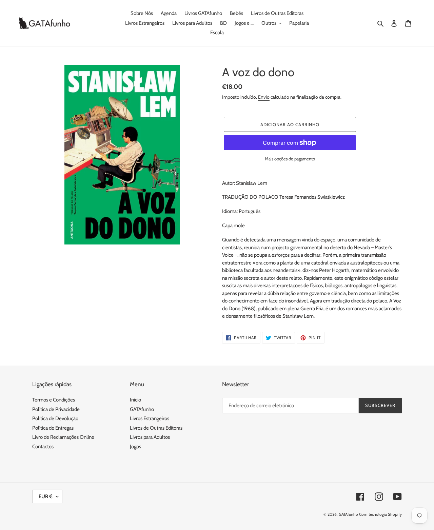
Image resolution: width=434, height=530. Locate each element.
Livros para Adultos (150, 437)
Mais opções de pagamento (290, 158)
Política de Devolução (55, 418)
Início (135, 400)
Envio (264, 97)
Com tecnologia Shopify (380, 514)
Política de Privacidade (56, 409)
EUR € (46, 496)
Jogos (135, 447)
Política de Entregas (53, 428)
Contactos (43, 447)
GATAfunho (142, 409)
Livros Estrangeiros (149, 418)
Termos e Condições (53, 400)
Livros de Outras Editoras (156, 428)
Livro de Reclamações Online (63, 437)
